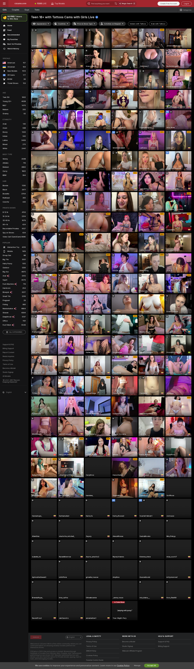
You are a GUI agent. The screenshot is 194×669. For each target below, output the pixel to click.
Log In (186, 4)
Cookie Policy (123, 666)
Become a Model (9, 368)
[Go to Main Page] (20, 3)
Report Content (8, 352)
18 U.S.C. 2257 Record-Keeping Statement (11, 381)
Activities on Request (112, 24)
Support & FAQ (8, 344)
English (72, 637)
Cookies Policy (92, 655)
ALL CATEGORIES (15, 332)
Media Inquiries (8, 356)
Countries (62, 24)
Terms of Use (8, 364)
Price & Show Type (85, 24)
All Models (7, 376)
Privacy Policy (8, 360)
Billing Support (8, 348)
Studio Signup (8, 372)
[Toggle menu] (4, 3)
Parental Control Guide (94, 660)
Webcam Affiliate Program (132, 651)
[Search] (116, 3)
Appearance (41, 24)
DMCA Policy (91, 651)
